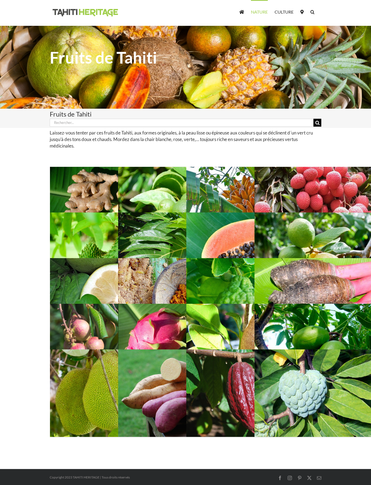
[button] (312, 11)
